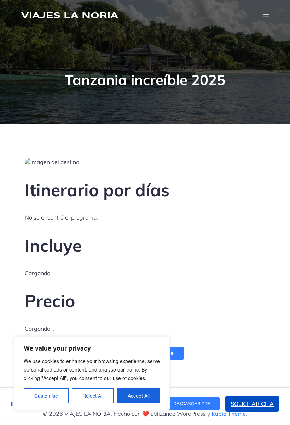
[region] (92, 373)
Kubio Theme (228, 413)
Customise (46, 395)
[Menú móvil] (266, 16)
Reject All (92, 395)
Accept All (139, 395)
